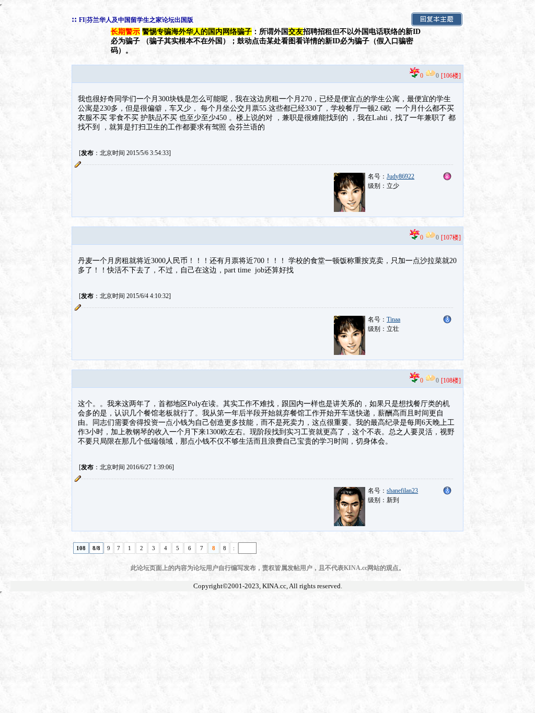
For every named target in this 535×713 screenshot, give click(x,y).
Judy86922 (400, 176)
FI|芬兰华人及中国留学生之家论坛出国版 (136, 19)
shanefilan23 (402, 490)
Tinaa (393, 319)
